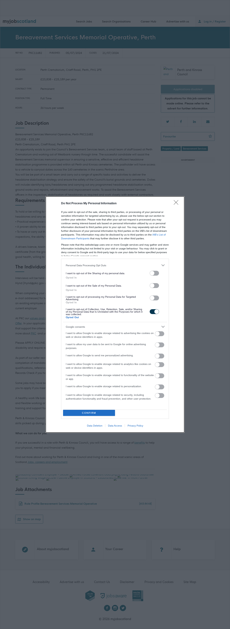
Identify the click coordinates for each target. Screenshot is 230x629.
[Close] (177, 203)
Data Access (115, 425)
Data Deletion (94, 425)
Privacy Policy (135, 425)
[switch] (154, 273)
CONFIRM (89, 412)
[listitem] (115, 265)
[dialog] (115, 314)
